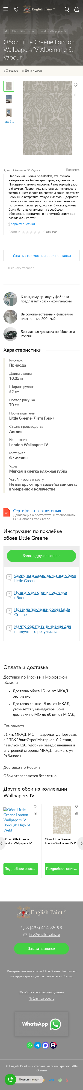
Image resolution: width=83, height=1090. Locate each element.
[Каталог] (6, 31)
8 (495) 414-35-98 (44, 928)
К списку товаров (21, 268)
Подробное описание (21, 869)
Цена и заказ (33, 70)
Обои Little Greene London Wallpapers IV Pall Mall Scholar (62, 841)
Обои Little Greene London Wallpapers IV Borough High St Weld (17, 841)
